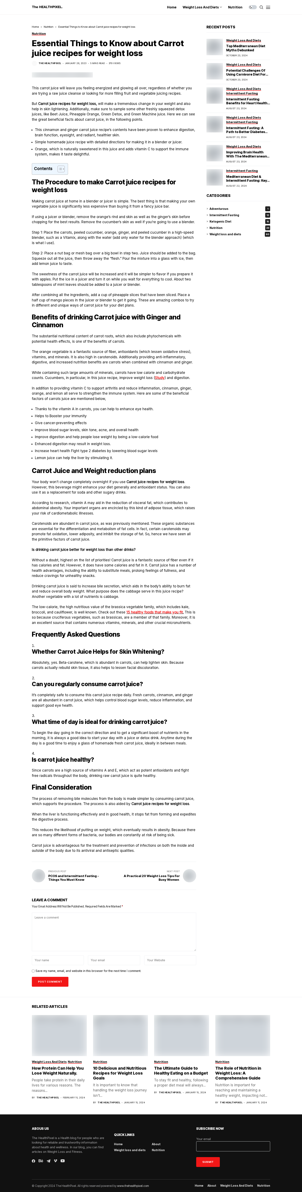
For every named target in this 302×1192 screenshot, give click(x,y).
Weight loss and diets (239, 234)
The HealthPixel (50, 63)
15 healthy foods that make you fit (154, 612)
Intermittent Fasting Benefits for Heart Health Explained (246, 103)
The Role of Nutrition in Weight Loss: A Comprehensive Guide (238, 1073)
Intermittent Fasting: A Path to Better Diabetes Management (245, 132)
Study (160, 378)
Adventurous (239, 208)
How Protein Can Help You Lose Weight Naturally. (58, 1071)
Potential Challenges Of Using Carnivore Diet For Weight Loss (246, 74)
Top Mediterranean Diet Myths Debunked (245, 48)
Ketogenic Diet (239, 221)
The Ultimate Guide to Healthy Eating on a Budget (181, 1071)
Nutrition (48, 26)
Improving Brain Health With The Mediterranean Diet (246, 156)
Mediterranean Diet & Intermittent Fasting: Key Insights (246, 180)
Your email (203, 1139)
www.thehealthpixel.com (133, 1185)
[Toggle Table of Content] (59, 168)
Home (35, 26)
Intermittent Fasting (239, 215)
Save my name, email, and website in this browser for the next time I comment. (88, 971)
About (156, 1144)
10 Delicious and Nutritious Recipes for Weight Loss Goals (119, 1073)
